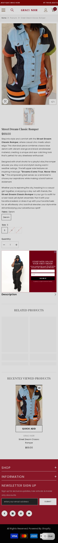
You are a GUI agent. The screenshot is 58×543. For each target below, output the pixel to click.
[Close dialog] (55, 252)
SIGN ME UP (42, 278)
